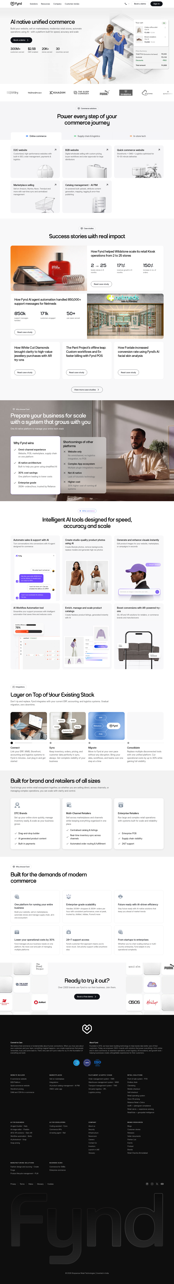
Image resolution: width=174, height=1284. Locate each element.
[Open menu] (127, 3)
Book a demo (140, 4)
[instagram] (152, 1183)
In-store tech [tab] (139, 136)
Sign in (156, 4)
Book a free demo (85, 996)
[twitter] (157, 1183)
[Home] (16, 4)
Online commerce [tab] (38, 136)
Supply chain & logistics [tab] (89, 136)
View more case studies (85, 389)
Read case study (101, 284)
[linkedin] (147, 1183)
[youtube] (162, 1183)
